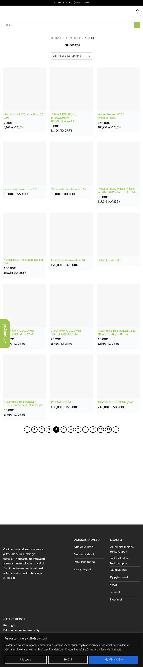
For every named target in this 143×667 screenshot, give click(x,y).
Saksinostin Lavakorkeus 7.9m (21, 189)
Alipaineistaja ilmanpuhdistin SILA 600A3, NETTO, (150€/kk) (117, 332)
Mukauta (25, 659)
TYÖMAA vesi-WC (61, 402)
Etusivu (55, 38)
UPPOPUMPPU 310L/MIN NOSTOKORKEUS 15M (66, 332)
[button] (5, 333)
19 (108, 429)
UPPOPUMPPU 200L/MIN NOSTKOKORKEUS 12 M (19, 332)
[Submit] (137, 25)
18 (100, 429)
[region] (71, 650)
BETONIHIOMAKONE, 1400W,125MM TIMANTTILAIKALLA (64, 118)
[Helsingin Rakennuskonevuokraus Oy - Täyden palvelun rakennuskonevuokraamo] (71, 13)
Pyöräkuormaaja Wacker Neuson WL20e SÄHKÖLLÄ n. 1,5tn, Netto (117, 190)
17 (93, 429)
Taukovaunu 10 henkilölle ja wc (115, 402)
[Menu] (5, 13)
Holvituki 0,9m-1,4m (109, 260)
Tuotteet (73, 38)
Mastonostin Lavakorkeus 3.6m (69, 189)
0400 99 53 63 (63, 2)
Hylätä (68, 659)
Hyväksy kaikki (114, 659)
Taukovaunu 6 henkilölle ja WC (68, 260)
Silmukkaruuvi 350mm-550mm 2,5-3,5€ (24, 116)
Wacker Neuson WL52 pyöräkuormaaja (111, 116)
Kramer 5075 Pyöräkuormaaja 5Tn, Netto (23, 261)
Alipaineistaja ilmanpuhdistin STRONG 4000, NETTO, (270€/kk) (23, 403)
